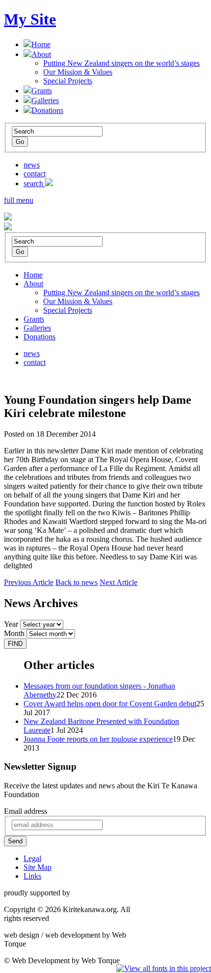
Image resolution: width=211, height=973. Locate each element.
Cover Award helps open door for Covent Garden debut (110, 703)
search (34, 183)
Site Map (38, 867)
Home (41, 44)
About (41, 54)
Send (15, 841)
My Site (30, 19)
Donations (47, 110)
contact (35, 173)
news (32, 165)
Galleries (45, 100)
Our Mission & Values (77, 72)
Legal (32, 858)
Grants (41, 90)
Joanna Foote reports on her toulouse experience (98, 739)
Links (32, 876)
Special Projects (67, 81)
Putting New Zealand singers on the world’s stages (121, 63)
